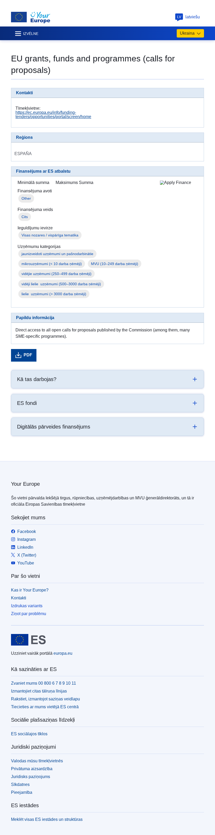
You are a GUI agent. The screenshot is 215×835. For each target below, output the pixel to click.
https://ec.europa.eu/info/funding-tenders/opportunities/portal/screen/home (53, 114)
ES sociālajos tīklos (29, 734)
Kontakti (18, 598)
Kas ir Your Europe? (30, 590)
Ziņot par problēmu (28, 613)
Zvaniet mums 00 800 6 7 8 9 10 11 (43, 683)
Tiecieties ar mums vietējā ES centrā (45, 707)
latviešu (188, 17)
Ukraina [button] (187, 33)
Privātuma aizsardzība (31, 769)
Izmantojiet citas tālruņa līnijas (39, 691)
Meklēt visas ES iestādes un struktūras (47, 819)
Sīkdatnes (20, 784)
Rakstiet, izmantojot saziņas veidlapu (45, 699)
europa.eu (62, 653)
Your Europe (25, 484)
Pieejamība (21, 792)
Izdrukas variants (26, 606)
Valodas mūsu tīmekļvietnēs (37, 761)
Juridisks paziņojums (30, 776)
